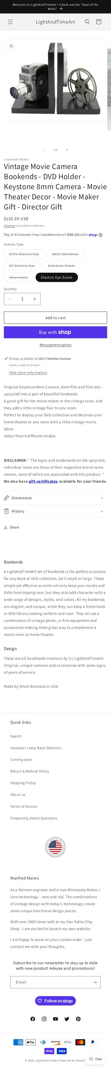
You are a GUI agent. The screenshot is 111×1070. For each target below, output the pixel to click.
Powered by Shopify (72, 1060)
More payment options (56, 345)
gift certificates (43, 481)
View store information (28, 372)
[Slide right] (67, 150)
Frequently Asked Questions (34, 818)
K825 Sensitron (68, 255)
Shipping (9, 225)
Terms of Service (23, 806)
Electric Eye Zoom (57, 277)
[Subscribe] (94, 982)
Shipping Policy (23, 782)
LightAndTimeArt (47, 1060)
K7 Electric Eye (24, 266)
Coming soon (21, 759)
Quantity (10, 289)
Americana (21, 278)
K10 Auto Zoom (64, 266)
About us (18, 794)
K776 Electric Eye (26, 255)
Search (16, 736)
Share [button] (14, 527)
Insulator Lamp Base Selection (35, 747)
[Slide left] (44, 150)
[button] (10, 21)
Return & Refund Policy (29, 771)
